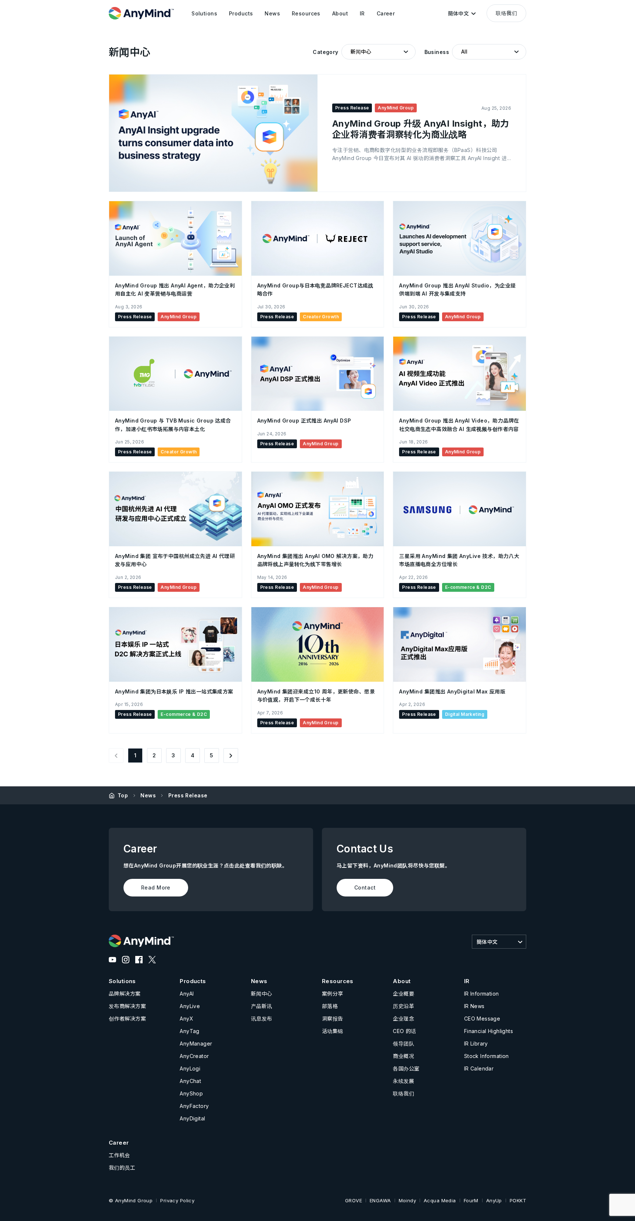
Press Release (187, 795)
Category (325, 52)
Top (123, 795)
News (148, 795)
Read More (156, 887)
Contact (365, 887)
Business (436, 52)
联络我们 (506, 13)
